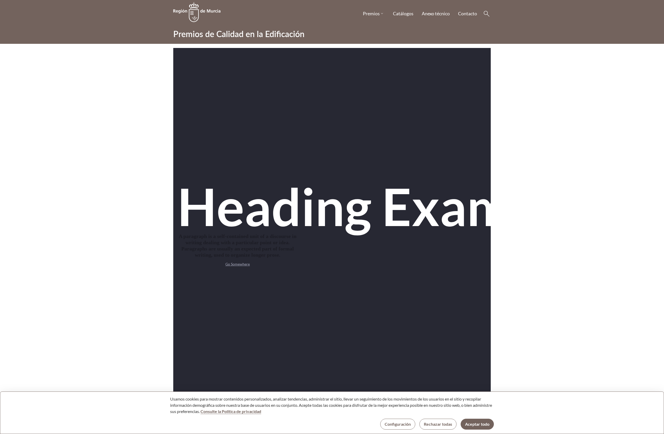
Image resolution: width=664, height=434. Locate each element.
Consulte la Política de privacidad (230, 411)
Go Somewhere (237, 264)
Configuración (398, 424)
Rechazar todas (438, 424)
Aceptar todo (477, 424)
